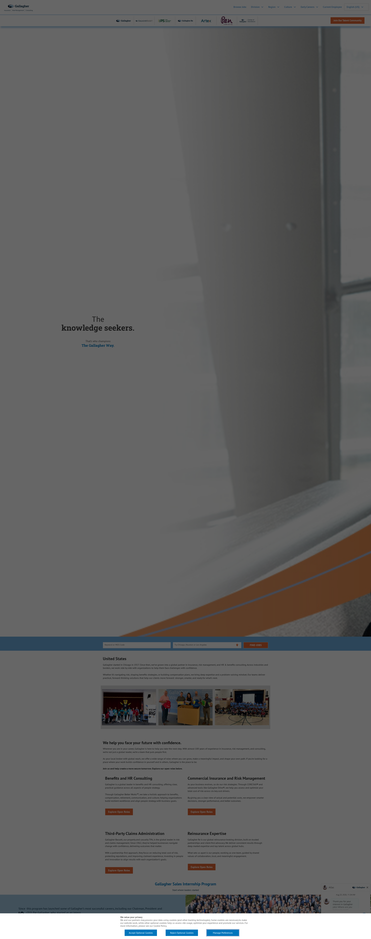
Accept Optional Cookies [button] (141, 932)
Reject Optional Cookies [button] (182, 932)
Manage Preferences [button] (223, 932)
